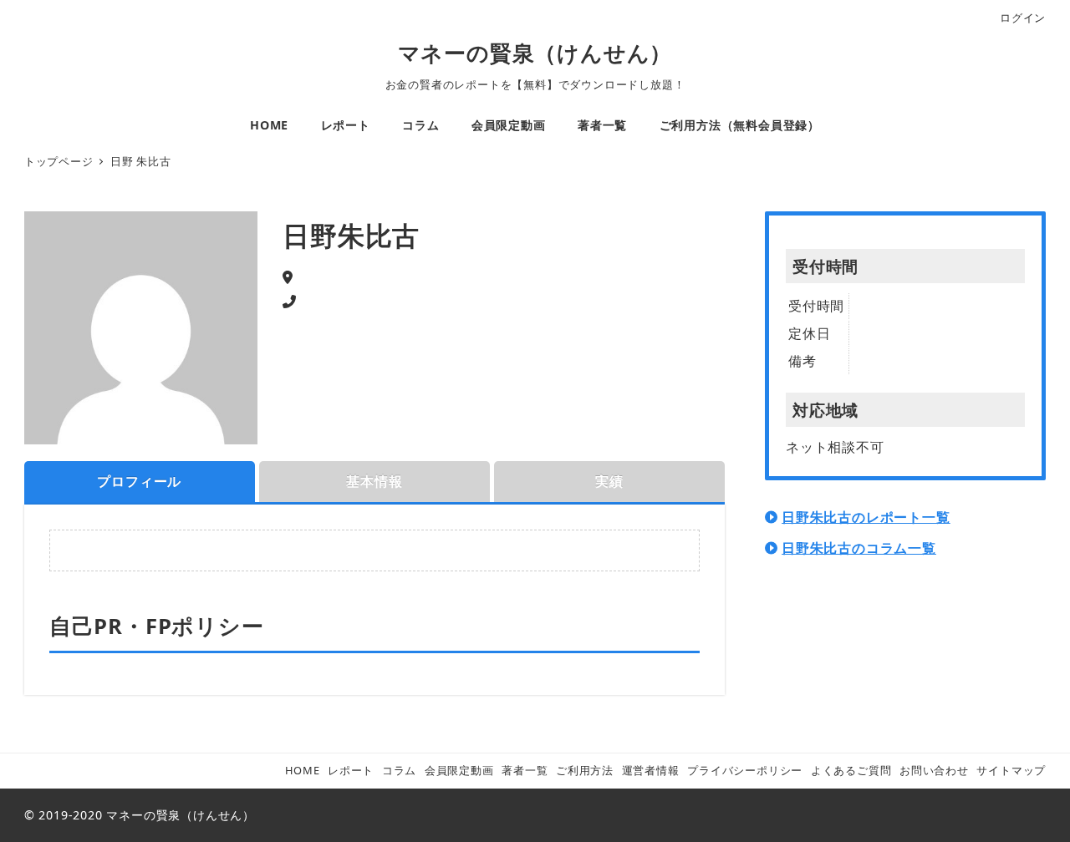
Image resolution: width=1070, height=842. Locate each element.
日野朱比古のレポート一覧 (866, 517)
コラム (399, 770)
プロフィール (139, 481)
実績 (609, 481)
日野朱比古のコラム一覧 (859, 548)
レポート (351, 770)
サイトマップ (1011, 770)
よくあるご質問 (851, 770)
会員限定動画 (459, 770)
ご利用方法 (585, 770)
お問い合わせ (934, 770)
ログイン (1023, 17)
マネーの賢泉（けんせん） (535, 53)
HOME (302, 770)
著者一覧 (525, 770)
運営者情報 (651, 770)
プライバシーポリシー (744, 770)
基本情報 (374, 481)
